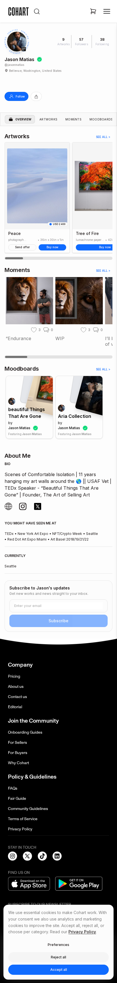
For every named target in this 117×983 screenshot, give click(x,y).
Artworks (48, 119)
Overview (23, 119)
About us (16, 686)
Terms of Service (22, 819)
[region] (58, 201)
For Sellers (17, 742)
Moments (73, 119)
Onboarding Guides (25, 732)
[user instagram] (8, 506)
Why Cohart (18, 763)
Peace (14, 234)
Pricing (14, 676)
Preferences (58, 945)
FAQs (12, 788)
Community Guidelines (28, 808)
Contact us (17, 696)
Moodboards (101, 119)
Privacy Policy (20, 829)
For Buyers (17, 752)
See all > (103, 137)
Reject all (58, 957)
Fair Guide (17, 798)
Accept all (58, 969)
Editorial (15, 707)
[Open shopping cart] (93, 11)
